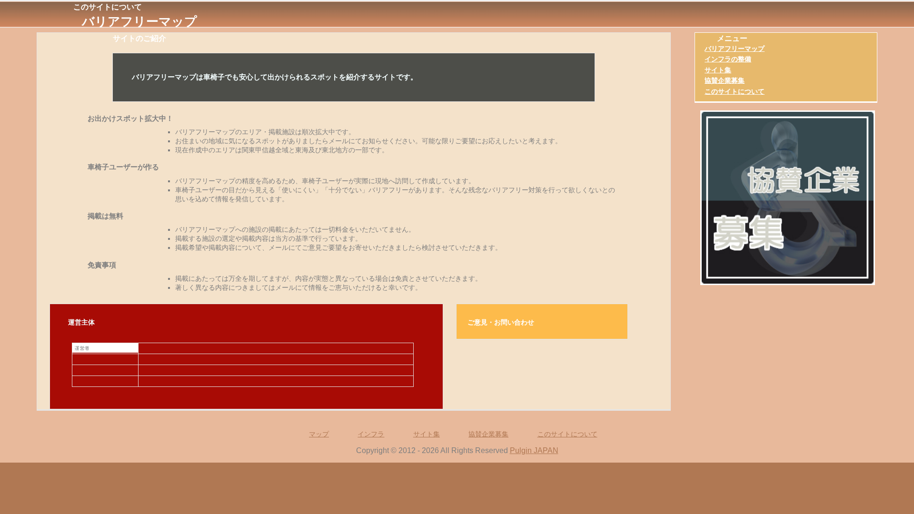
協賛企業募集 (725, 80)
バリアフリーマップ (139, 21)
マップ (319, 434)
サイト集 (718, 70)
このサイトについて (735, 91)
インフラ (371, 434)
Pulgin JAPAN (534, 450)
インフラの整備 (728, 59)
